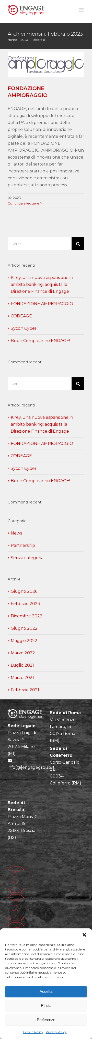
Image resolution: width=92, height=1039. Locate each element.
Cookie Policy (33, 1032)
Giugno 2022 (24, 628)
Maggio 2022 (24, 640)
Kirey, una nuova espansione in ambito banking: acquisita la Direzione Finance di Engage (42, 284)
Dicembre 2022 (26, 616)
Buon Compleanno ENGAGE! (40, 340)
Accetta (46, 991)
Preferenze (46, 1019)
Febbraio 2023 (25, 603)
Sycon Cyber (24, 328)
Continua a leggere (23, 203)
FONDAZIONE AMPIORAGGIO (42, 303)
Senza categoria (27, 557)
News (16, 533)
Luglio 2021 (22, 665)
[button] (84, 934)
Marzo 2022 (23, 652)
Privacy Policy (56, 1032)
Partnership (23, 545)
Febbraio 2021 (25, 689)
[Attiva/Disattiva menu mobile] (81, 10)
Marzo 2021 (22, 677)
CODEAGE (21, 316)
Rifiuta (46, 1005)
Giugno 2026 (24, 591)
